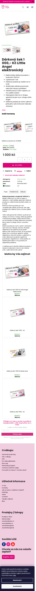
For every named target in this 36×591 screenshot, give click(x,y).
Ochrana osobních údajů (10, 468)
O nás (4, 486)
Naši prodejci (6, 519)
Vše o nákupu (6, 457)
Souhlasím (17, 586)
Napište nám (8, 557)
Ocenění (5, 497)
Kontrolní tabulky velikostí (15, 175)
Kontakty (5, 488)
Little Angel (12, 149)
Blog (3, 501)
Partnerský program (8, 466)
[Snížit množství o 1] (20, 159)
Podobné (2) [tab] (14, 192)
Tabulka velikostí (7, 499)
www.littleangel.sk (8, 526)
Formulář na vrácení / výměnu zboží (14, 470)
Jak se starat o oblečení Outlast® (13, 490)
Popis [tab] (5, 192)
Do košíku (18, 165)
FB (4, 544)
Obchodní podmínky (9, 454)
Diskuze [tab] (23, 192)
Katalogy (5, 492)
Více (3, 110)
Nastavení (17, 580)
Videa (4, 494)
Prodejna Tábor (7, 517)
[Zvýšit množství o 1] (29, 159)
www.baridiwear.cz (8, 521)
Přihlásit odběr (17, 434)
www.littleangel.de (8, 528)
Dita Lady (5, 463)
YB (13, 544)
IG (8, 544)
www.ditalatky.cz (7, 523)
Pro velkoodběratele (8, 461)
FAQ (3, 459)
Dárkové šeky (21, 179)
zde (14, 575)
